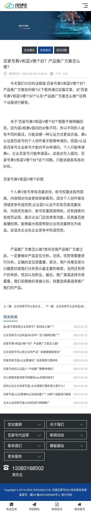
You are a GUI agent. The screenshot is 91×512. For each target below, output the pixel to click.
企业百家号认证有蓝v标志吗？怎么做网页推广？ (45, 335)
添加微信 (34, 509)
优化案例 (15, 424)
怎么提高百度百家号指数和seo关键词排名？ (45, 377)
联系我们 (15, 445)
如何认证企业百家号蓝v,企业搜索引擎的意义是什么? (45, 386)
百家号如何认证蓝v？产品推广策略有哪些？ (45, 369)
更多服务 (15, 456)
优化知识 (45, 50)
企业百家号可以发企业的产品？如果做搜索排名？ (43, 306)
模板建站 (57, 445)
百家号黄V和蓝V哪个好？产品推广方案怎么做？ (45, 343)
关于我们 (57, 424)
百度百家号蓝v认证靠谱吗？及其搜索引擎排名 (45, 360)
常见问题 (61, 50)
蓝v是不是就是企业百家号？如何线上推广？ (45, 326)
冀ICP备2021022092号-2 (45, 494)
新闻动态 (57, 434)
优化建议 (29, 50)
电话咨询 (11, 509)
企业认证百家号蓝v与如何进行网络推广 (45, 402)
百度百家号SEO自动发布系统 (69, 490)
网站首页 (79, 509)
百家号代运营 (18, 434)
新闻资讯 (57, 509)
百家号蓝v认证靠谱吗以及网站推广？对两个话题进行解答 (45, 394)
